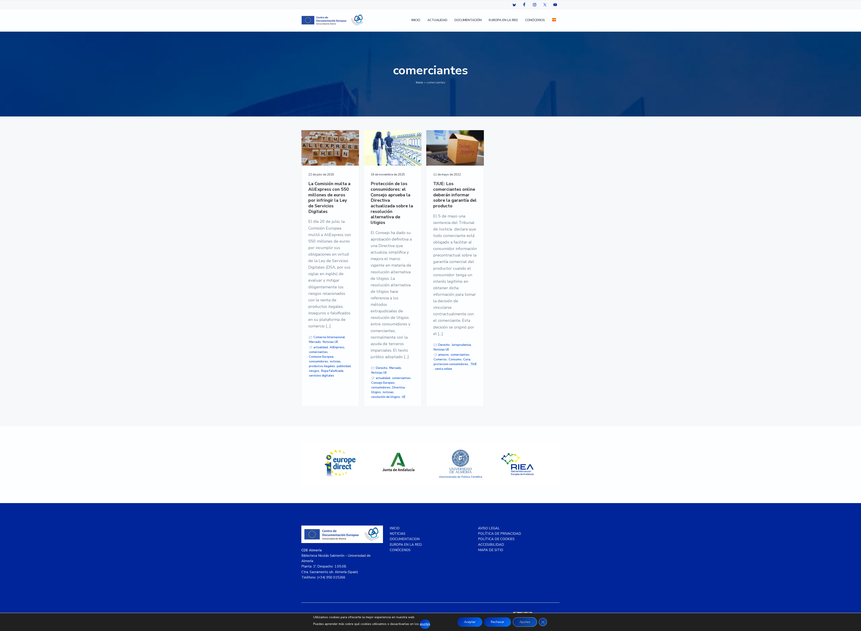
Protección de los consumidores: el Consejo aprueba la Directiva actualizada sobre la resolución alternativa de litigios (392, 203)
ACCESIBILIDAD (491, 544)
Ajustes (525, 622)
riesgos (314, 371)
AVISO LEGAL (489, 528)
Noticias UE (330, 342)
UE (403, 397)
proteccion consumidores (451, 364)
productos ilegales (322, 366)
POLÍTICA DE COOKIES (496, 539)
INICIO (395, 528)
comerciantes (318, 352)
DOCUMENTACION (405, 539)
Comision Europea (321, 357)
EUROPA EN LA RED (406, 544)
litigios (376, 392)
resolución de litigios (385, 397)
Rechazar (497, 622)
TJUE (473, 364)
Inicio (419, 82)
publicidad (344, 366)
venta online (443, 369)
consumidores (318, 361)
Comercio (440, 359)
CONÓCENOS (400, 550)
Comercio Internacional (329, 337)
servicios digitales (321, 376)
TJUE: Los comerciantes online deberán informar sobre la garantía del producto (455, 195)
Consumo (455, 359)
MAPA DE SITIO (490, 550)
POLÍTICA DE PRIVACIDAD (499, 533)
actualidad (320, 347)
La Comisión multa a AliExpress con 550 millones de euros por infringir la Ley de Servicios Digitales (329, 197)
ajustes (425, 624)
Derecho (381, 368)
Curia (466, 359)
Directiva (398, 388)
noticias (335, 361)
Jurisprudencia (461, 345)
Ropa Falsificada (332, 371)
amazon (443, 355)
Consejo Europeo (383, 383)
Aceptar (470, 622)
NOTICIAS (397, 533)
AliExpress (337, 347)
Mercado (315, 342)
